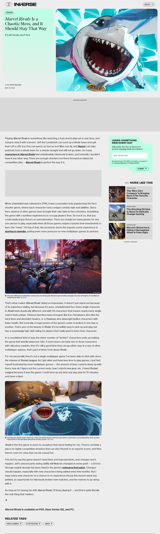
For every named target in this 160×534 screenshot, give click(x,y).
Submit (141, 169)
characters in (20, 154)
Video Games (13, 524)
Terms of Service (120, 163)
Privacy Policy (134, 163)
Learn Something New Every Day (124, 141)
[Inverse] (25, 4)
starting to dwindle (15, 231)
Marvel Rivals (33, 162)
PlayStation (32, 524)
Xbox (47, 524)
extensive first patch (73, 467)
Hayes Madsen (15, 85)
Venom (82, 146)
